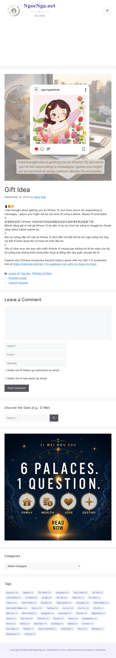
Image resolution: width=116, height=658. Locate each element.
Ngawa (28, 592)
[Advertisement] (58, 44)
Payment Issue (17, 278)
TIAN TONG (29, 603)
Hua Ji (82, 629)
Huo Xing (12, 629)
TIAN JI (11, 603)
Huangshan (89, 618)
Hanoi (72, 618)
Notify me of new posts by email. (27, 378)
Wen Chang (29, 613)
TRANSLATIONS (42, 273)
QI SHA (46, 603)
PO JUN (94, 597)
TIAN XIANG (101, 603)
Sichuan (12, 592)
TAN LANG (80, 592)
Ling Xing (67, 629)
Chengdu (82, 603)
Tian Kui (43, 618)
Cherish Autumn (18, 282)
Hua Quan (64, 613)
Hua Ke (81, 613)
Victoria (30, 634)
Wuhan (28, 629)
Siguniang (98, 613)
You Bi (98, 608)
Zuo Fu (83, 608)
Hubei (24, 623)
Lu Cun (68, 608)
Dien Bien (40, 623)
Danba (72, 623)
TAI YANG (44, 592)
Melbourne (13, 634)
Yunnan (87, 623)
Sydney (52, 608)
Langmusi (62, 592)
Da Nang (57, 623)
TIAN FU (78, 597)
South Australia (47, 629)
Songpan (47, 613)
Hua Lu (37, 608)
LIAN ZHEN (13, 597)
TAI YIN (97, 592)
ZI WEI (47, 597)
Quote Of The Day (19, 273)
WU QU (61, 597)
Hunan (58, 618)
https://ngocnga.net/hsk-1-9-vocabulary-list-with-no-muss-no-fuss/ (54, 264)
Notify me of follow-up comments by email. (33, 370)
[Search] (54, 418)
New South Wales (16, 608)
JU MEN (31, 597)
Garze (11, 618)
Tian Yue (27, 618)
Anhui (10, 623)
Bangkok (97, 629)
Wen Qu (11, 613)
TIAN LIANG (63, 603)
